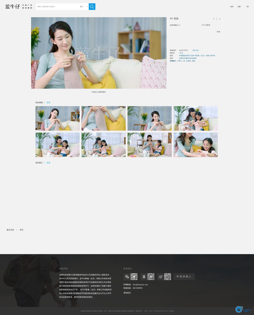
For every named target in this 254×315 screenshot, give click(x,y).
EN (248, 7)
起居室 (188, 61)
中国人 (179, 61)
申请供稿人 (184, 276)
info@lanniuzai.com (140, 285)
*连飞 (181, 53)
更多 (48, 103)
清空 (21, 230)
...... (199, 61)
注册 (239, 7)
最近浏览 (10, 230)
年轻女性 (173, 61)
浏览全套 (195, 50)
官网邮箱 (127, 285)
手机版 (171, 311)
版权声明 (63, 268)
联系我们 (127, 268)
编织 (193, 61)
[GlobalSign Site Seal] (243, 312)
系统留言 (127, 293)
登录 (231, 7)
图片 (81, 7)
